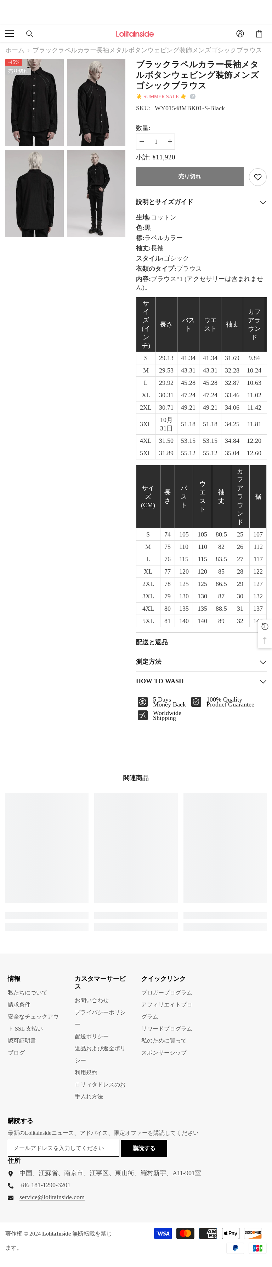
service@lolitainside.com (52, 1197)
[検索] (30, 34)
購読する (144, 1148)
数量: (143, 127)
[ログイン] (240, 33)
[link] (47, 915)
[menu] (9, 33)
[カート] (259, 33)
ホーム (14, 50)
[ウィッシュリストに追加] (258, 177)
